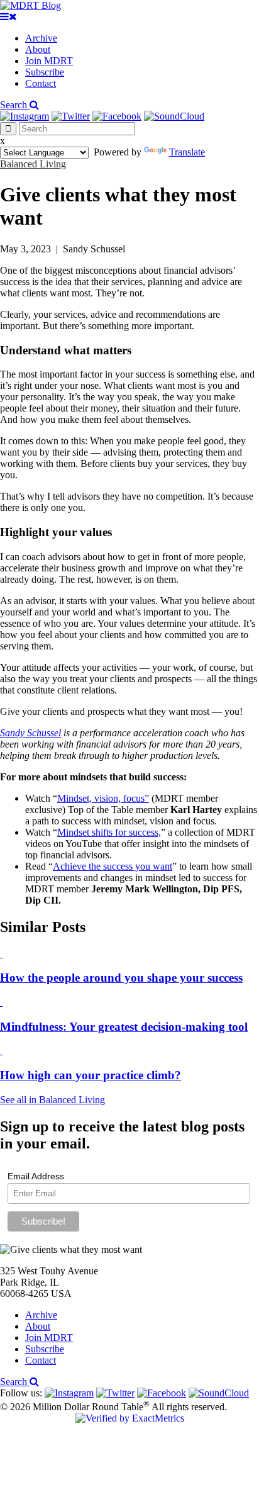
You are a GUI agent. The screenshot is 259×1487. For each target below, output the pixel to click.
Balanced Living (33, 164)
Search (15, 104)
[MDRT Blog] (30, 5)
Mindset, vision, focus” (103, 798)
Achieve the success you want (112, 866)
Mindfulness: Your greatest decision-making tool (124, 1026)
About (37, 49)
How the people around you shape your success (121, 977)
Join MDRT (49, 60)
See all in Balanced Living (52, 1099)
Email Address (36, 1176)
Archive (41, 38)
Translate (187, 152)
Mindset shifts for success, (109, 832)
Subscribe (44, 72)
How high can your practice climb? (90, 1075)
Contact (40, 83)
